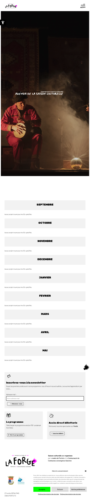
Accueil (17, 92)
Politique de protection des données (48, 494)
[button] (3, 22)
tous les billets (58, 433)
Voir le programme (16, 435)
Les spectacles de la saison (30, 92)
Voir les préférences (78, 489)
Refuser (60, 489)
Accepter (42, 489)
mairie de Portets (58, 458)
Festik (75, 426)
